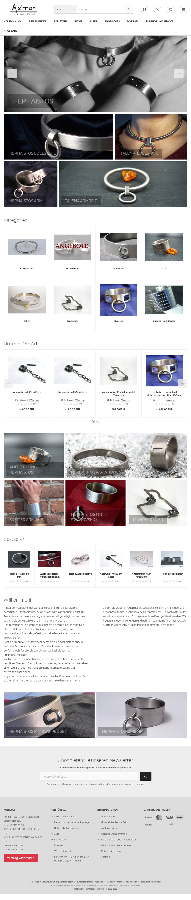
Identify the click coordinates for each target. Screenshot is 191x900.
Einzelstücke (37, 21)
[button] (65, 9)
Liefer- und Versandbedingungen (72, 822)
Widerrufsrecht (62, 851)
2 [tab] (98, 421)
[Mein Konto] (157, 9)
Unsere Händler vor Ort (113, 822)
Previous (12, 73)
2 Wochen (34, 400)
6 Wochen (171, 400)
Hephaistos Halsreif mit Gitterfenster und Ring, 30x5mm (164, 393)
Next (179, 73)
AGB (56, 833)
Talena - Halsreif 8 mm (19, 575)
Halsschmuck (12, 21)
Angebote (10, 30)
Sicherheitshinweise (65, 816)
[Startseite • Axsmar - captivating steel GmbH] (23, 5)
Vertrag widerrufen (21, 858)
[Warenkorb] (170, 9)
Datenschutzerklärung (66, 827)
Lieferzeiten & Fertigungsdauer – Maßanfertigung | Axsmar (72, 858)
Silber (93, 21)
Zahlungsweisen (110, 827)
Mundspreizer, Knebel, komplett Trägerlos (118, 393)
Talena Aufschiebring (80, 573)
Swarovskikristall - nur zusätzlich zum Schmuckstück (50, 576)
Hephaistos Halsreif (172, 573)
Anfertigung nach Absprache (141, 575)
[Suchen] (129, 9)
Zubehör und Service (159, 21)
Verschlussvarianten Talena (116, 845)
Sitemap (105, 856)
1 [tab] (93, 421)
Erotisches (112, 21)
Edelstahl (60, 21)
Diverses (132, 21)
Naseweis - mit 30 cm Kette (26, 392)
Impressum (60, 839)
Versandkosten (66, 881)
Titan (78, 21)
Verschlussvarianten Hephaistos (118, 839)
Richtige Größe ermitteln (114, 833)
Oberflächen (108, 816)
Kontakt (58, 845)
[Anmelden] (145, 776)
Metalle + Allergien (111, 851)
